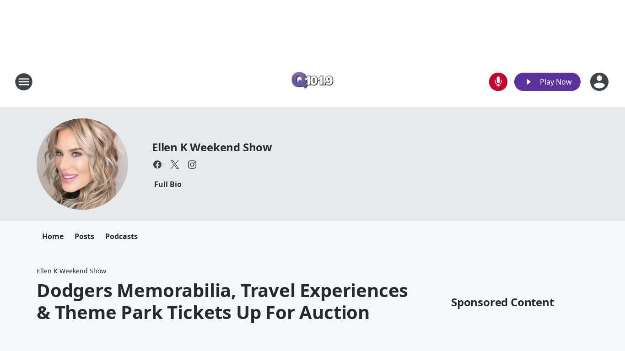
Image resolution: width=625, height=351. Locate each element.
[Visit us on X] (174, 164)
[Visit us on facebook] (157, 164)
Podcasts (121, 236)
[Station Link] (312, 82)
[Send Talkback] (498, 82)
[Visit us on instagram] (192, 164)
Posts (84, 236)
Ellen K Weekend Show (212, 146)
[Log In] (600, 82)
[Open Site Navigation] (24, 82)
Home (53, 236)
